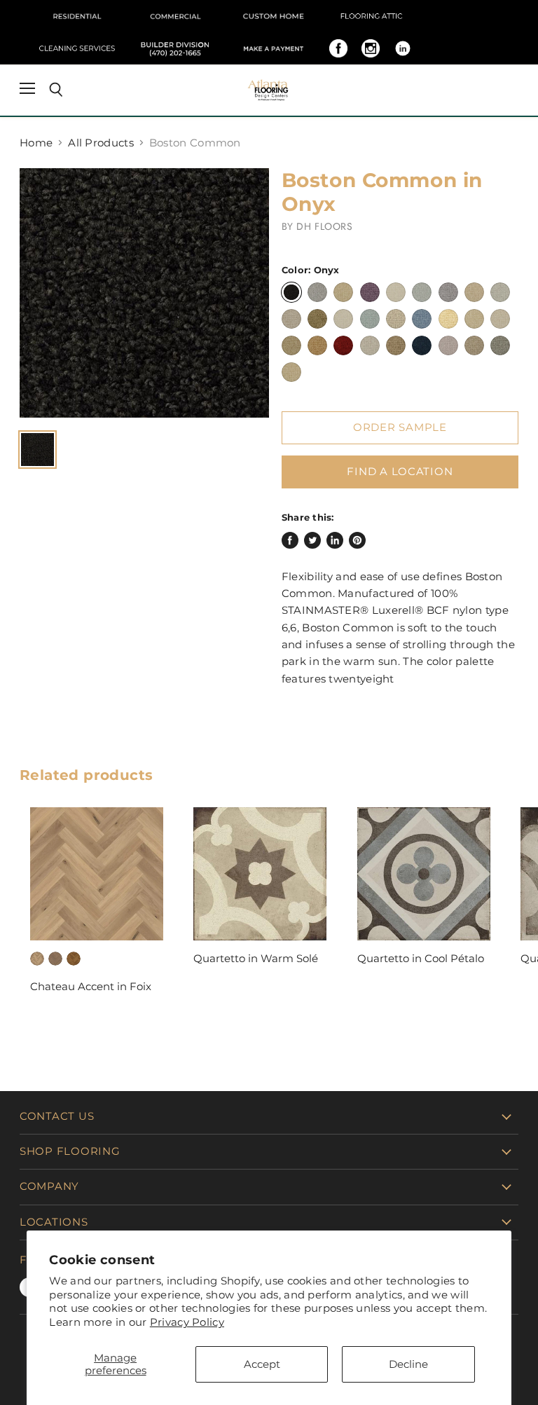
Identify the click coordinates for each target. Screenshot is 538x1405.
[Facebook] (338, 48)
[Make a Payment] (273, 48)
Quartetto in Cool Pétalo (420, 958)
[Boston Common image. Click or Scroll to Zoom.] (144, 293)
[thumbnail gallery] (37, 449)
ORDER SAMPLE (400, 427)
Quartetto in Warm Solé (255, 958)
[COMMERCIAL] (175, 16)
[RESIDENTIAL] (77, 16)
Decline (408, 1364)
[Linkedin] (403, 48)
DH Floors (324, 226)
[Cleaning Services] (77, 48)
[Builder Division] (175, 48)
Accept (262, 1364)
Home (36, 143)
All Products (101, 143)
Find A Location (400, 471)
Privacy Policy (187, 1322)
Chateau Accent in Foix (90, 986)
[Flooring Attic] (371, 16)
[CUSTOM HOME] (273, 16)
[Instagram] (370, 48)
